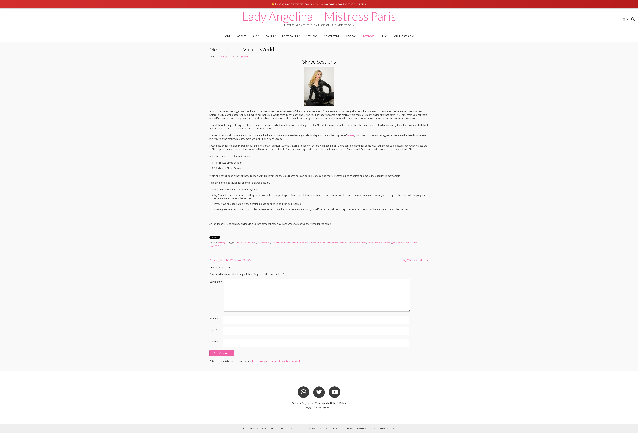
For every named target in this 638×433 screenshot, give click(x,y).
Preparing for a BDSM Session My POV (230, 260)
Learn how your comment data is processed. (276, 361)
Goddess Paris (316, 242)
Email (213, 330)
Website (213, 341)
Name (213, 318)
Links (384, 36)
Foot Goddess (290, 242)
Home (227, 36)
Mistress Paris (360, 242)
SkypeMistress (215, 245)
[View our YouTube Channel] (334, 392)
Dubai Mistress (263, 242)
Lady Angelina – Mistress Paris (319, 16)
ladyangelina (244, 56)
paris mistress (398, 242)
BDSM (350, 135)
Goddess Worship (331, 242)
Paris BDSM (372, 242)
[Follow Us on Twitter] (319, 392)
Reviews (351, 36)
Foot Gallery (291, 36)
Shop (255, 36)
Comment (215, 281)
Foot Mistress (303, 242)
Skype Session (412, 242)
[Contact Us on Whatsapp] (303, 392)
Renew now (327, 4)
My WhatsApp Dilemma (416, 260)
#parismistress (249, 242)
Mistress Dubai (346, 242)
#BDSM (238, 242)
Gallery (271, 36)
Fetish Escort (277, 242)
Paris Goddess (385, 242)
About (241, 36)
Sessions (311, 36)
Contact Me (332, 36)
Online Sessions (404, 36)
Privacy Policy (250, 428)
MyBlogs (368, 36)
